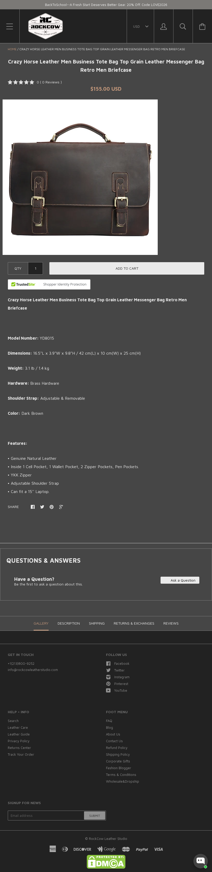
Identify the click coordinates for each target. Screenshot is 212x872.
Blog (109, 727)
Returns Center (19, 748)
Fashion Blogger (118, 768)
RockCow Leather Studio (108, 839)
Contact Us (114, 741)
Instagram (122, 677)
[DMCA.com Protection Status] (106, 867)
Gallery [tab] (41, 623)
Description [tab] (69, 623)
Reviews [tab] (171, 623)
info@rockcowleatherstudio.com (33, 670)
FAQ (109, 721)
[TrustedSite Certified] (49, 284)
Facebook (122, 663)
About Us (113, 734)
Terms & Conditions (121, 775)
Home (12, 49)
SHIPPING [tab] (97, 623)
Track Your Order (21, 754)
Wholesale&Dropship (122, 781)
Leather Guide (19, 734)
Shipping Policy (118, 754)
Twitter (119, 670)
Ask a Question (182, 580)
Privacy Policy (18, 741)
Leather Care (18, 727)
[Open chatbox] (200, 861)
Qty (17, 268)
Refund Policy (116, 748)
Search (13, 721)
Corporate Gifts (118, 761)
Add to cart (127, 268)
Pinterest (121, 684)
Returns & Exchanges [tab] (134, 623)
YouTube (120, 690)
